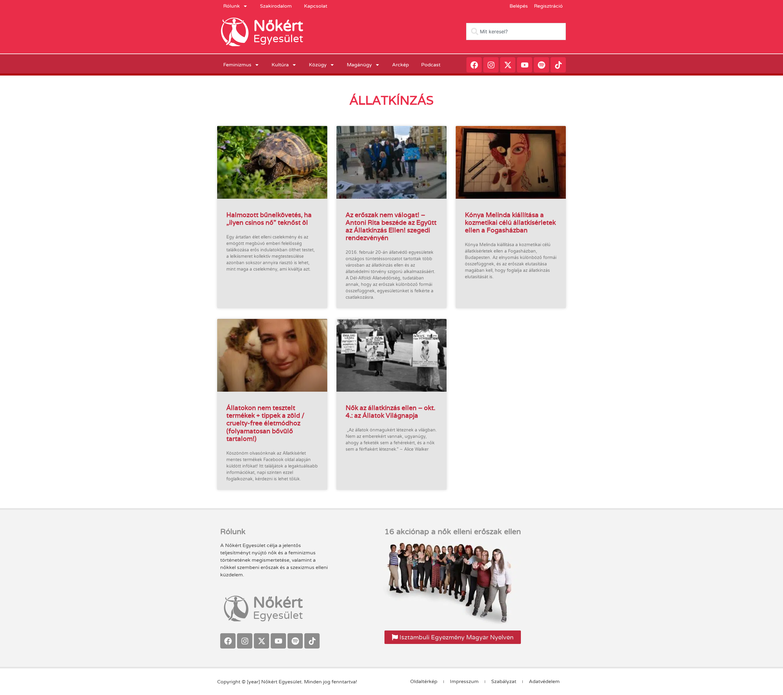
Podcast (430, 65)
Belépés (519, 6)
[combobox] (516, 31)
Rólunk (231, 6)
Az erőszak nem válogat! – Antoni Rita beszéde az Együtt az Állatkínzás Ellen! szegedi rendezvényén (391, 226)
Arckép (400, 65)
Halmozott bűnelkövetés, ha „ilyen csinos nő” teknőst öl (269, 219)
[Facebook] (474, 64)
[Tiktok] (558, 64)
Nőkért (278, 26)
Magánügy (359, 65)
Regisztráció (548, 6)
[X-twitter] (507, 64)
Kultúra (280, 65)
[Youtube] (524, 64)
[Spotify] (541, 64)
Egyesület (278, 38)
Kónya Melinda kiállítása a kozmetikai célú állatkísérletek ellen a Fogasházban (510, 222)
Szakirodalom (276, 6)
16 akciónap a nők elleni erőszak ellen (452, 531)
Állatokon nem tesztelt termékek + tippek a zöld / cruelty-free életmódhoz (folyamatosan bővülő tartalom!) (265, 423)
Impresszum (464, 681)
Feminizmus (237, 65)
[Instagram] (491, 64)
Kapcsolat (315, 6)
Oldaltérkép (423, 681)
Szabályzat (503, 681)
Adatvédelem (544, 681)
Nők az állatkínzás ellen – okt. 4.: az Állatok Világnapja (390, 412)
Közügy (318, 65)
